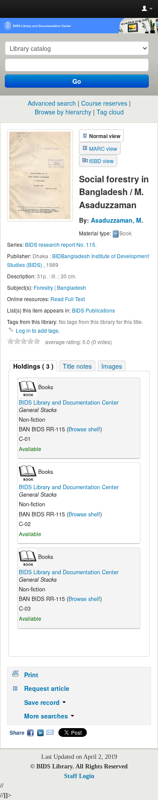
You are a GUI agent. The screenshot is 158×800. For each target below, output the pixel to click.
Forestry (43, 287)
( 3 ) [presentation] (33, 366)
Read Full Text (67, 298)
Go (76, 81)
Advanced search (52, 103)
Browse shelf (84, 429)
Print (31, 674)
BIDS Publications (93, 310)
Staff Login (79, 776)
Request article (46, 688)
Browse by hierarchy (63, 111)
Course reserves (104, 103)
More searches (47, 715)
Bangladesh (71, 287)
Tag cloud (110, 111)
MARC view (103, 148)
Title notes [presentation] (77, 366)
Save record (42, 702)
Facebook (30, 732)
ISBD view (101, 160)
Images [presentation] (111, 366)
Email (50, 732)
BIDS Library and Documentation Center (68, 402)
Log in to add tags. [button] (38, 330)
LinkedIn (40, 732)
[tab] (33, 365)
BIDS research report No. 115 (60, 244)
